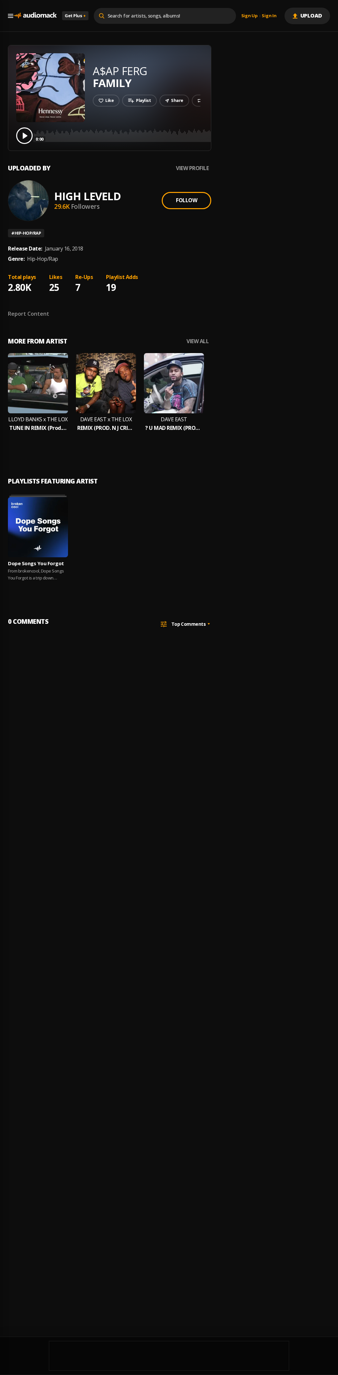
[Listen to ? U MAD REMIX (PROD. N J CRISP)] (174, 383)
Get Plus (75, 16)
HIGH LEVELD (87, 196)
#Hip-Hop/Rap (26, 233)
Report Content (28, 313)
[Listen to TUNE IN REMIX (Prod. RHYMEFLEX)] (38, 383)
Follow (186, 200)
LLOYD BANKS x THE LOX (38, 419)
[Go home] (35, 16)
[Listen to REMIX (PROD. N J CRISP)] (106, 383)
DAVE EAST (174, 419)
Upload (311, 15)
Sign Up (249, 16)
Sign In (269, 16)
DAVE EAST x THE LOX (106, 419)
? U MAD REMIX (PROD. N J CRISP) (174, 428)
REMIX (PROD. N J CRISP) (106, 428)
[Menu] (10, 16)
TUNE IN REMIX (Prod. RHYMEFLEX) (38, 428)
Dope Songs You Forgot (36, 563)
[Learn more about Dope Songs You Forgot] (38, 527)
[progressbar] (183, 135)
